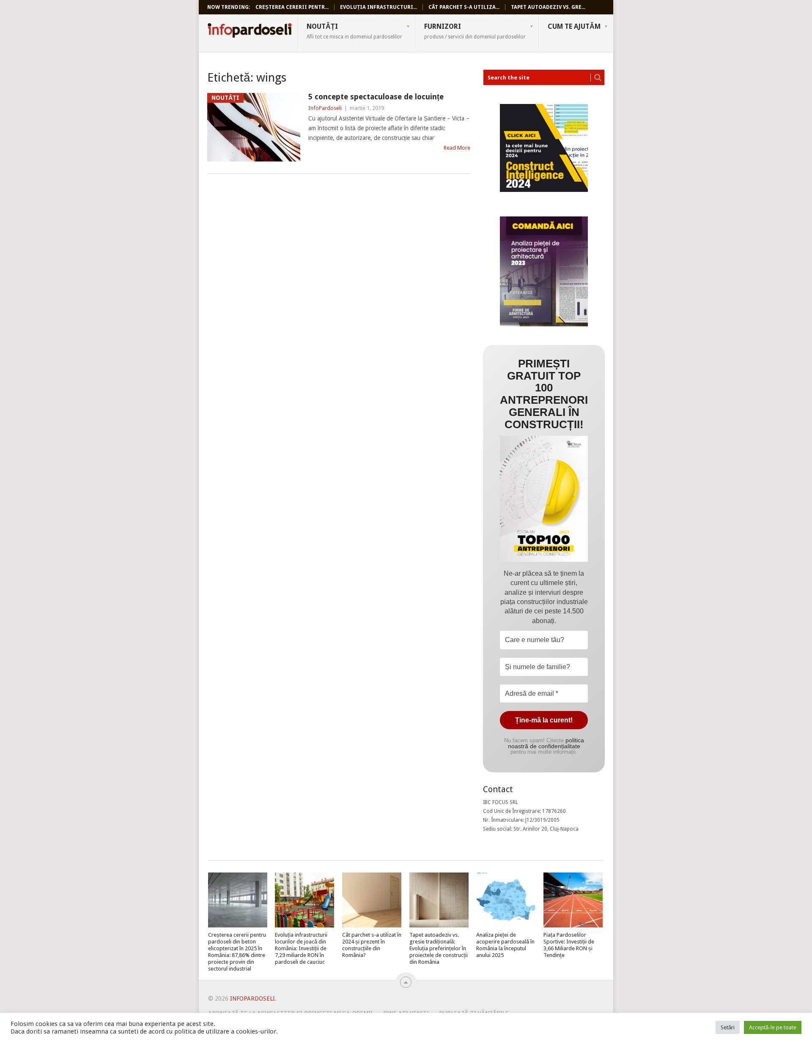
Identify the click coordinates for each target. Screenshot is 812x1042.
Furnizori (475, 30)
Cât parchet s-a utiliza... (463, 7)
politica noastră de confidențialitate (546, 743)
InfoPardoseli (249, 32)
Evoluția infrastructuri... (378, 7)
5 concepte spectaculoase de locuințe (376, 96)
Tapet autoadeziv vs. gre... (548, 7)
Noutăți (354, 30)
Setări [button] (728, 1027)
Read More (457, 148)
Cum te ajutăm (574, 26)
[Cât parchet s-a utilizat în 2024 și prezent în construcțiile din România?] (371, 899)
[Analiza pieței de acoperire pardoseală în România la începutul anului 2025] (505, 899)
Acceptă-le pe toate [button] (772, 1027)
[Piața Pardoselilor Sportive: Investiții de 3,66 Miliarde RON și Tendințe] (573, 899)
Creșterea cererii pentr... (292, 7)
